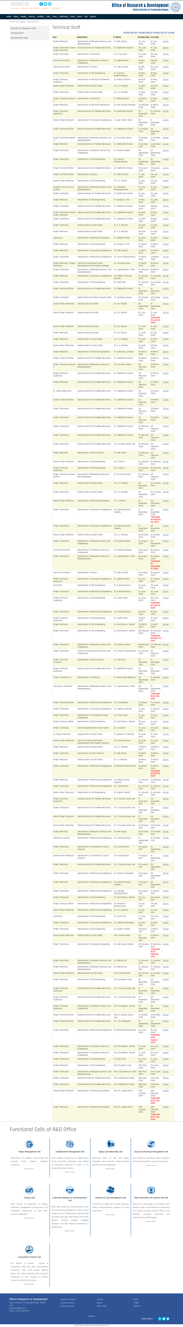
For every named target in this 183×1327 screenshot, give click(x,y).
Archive (171, 32)
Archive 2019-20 (130, 32)
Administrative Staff (19, 37)
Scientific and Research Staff (23, 28)
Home (22, 21)
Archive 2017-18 (160, 32)
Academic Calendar (68, 1299)
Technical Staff (17, 33)
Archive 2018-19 (145, 32)
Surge (135, 1299)
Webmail (136, 1306)
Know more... (29, 1168)
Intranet (100, 1299)
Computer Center (67, 1306)
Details (166, 41)
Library (99, 1303)
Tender (136, 1303)
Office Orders (102, 1306)
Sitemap (91, 1316)
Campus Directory (67, 1303)
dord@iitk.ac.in (20, 1308)
